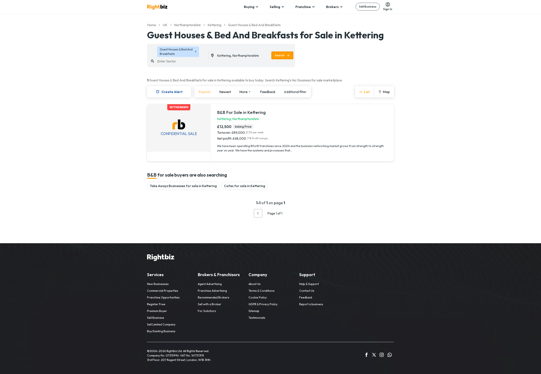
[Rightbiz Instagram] (382, 355)
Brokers (332, 7)
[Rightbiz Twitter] (374, 355)
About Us (255, 284)
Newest (225, 92)
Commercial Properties (162, 291)
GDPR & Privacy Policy (263, 304)
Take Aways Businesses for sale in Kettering (183, 186)
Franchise (303, 7)
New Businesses (158, 284)
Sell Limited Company (161, 324)
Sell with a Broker (209, 304)
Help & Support (309, 284)
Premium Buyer (157, 311)
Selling (275, 7)
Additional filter (295, 92)
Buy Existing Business (161, 331)
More (243, 92)
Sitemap (254, 311)
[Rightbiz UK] (157, 7)
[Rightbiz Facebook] (366, 355)
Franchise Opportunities (163, 297)
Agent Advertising (210, 284)
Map (386, 92)
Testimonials (257, 318)
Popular (205, 92)
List (367, 92)
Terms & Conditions (262, 291)
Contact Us (306, 291)
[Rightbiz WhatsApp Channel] (389, 355)
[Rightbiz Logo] (160, 258)
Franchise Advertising (212, 291)
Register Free (156, 304)
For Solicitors (207, 311)
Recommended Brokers (213, 297)
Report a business (311, 304)
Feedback (267, 92)
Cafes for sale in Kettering (244, 186)
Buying (249, 7)
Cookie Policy (258, 297)
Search (279, 55)
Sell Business (367, 6)
